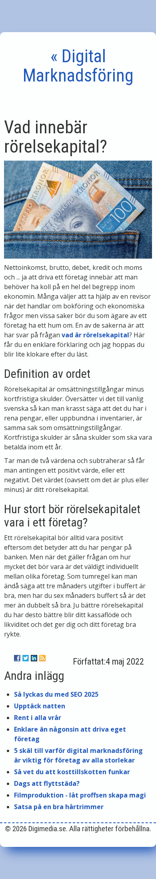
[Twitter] (25, 658)
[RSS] (42, 658)
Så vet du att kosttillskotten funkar (72, 771)
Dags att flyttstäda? (47, 783)
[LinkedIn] (34, 658)
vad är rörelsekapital (95, 334)
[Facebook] (17, 658)
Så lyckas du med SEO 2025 (56, 694)
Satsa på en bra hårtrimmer (59, 806)
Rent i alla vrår (37, 717)
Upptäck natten (39, 706)
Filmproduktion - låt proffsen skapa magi (80, 795)
